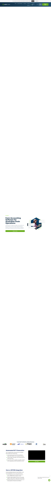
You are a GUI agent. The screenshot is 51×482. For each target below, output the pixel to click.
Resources (25, 3)
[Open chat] (49, 480)
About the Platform (20, 3)
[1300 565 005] (31, 4)
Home (15, 3)
